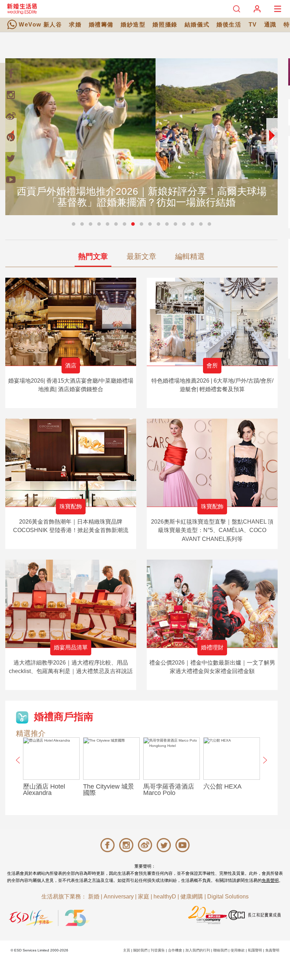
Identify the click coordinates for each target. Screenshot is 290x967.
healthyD (164, 897)
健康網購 (191, 897)
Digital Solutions (228, 897)
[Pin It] (10, 137)
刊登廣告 (158, 950)
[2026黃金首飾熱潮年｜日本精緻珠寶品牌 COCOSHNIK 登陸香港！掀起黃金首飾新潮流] (70, 463)
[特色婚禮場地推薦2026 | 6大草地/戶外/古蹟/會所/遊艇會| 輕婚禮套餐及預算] (212, 322)
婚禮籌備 (101, 25)
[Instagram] (10, 94)
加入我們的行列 (197, 950)
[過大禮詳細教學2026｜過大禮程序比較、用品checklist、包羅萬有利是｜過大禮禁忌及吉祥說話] (70, 604)
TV (253, 25)
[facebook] (10, 73)
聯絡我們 (220, 950)
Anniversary (119, 897)
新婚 (93, 897)
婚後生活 (228, 25)
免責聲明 (270, 880)
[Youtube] (10, 179)
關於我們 (140, 950)
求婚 (75, 25)
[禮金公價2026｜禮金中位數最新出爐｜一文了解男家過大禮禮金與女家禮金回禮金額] (212, 604)
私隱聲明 (255, 950)
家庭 (143, 897)
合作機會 (175, 950)
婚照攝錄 (164, 25)
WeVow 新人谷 (40, 25)
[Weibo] (10, 115)
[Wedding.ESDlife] (22, 9)
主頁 (126, 950)
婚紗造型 (133, 25)
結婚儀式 (197, 25)
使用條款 (238, 950)
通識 (270, 25)
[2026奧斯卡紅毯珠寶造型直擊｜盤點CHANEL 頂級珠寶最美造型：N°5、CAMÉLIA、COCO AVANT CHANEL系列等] (212, 463)
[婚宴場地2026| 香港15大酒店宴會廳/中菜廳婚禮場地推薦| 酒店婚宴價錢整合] (70, 322)
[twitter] (10, 158)
